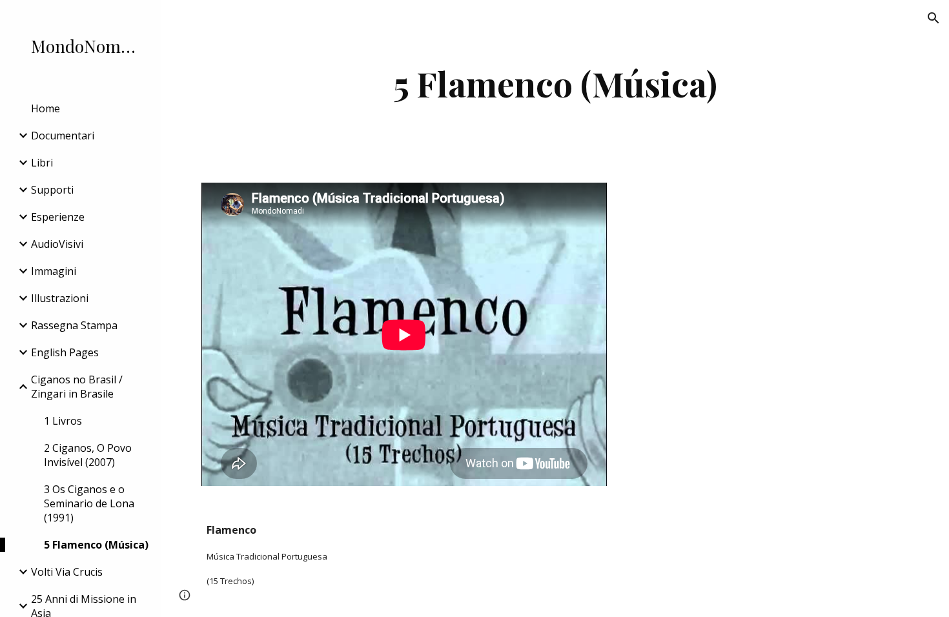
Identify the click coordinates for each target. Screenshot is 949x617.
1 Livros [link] (63, 421)
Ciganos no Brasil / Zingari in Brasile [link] (77, 386)
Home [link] (45, 108)
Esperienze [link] (58, 217)
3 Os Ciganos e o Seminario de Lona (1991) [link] (89, 503)
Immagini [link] (53, 271)
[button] (933, 18)
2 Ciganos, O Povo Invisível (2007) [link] (88, 455)
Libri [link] (42, 163)
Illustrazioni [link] (59, 298)
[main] (555, 84)
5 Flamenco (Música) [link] (96, 545)
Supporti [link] (52, 190)
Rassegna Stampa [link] (74, 325)
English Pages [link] (65, 352)
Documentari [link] (62, 135)
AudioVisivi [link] (57, 244)
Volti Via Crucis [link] (67, 572)
